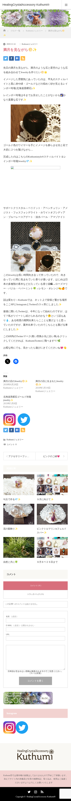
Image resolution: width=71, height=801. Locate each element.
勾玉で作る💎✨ (11, 499)
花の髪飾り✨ (10, 529)
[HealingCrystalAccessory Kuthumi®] (30, 4)
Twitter (28, 791)
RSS (41, 791)
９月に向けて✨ (45, 499)
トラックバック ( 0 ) (35, 594)
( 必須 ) (11, 616)
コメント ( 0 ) (35, 586)
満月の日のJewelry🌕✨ (15, 381)
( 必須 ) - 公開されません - (20, 625)
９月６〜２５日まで (47, 562)
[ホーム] (4, 29)
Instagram (35, 791)
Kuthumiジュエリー (30, 44)
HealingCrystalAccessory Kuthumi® (41, 797)
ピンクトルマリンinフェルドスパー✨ (51, 531)
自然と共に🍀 (10, 562)
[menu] (66, 4)
